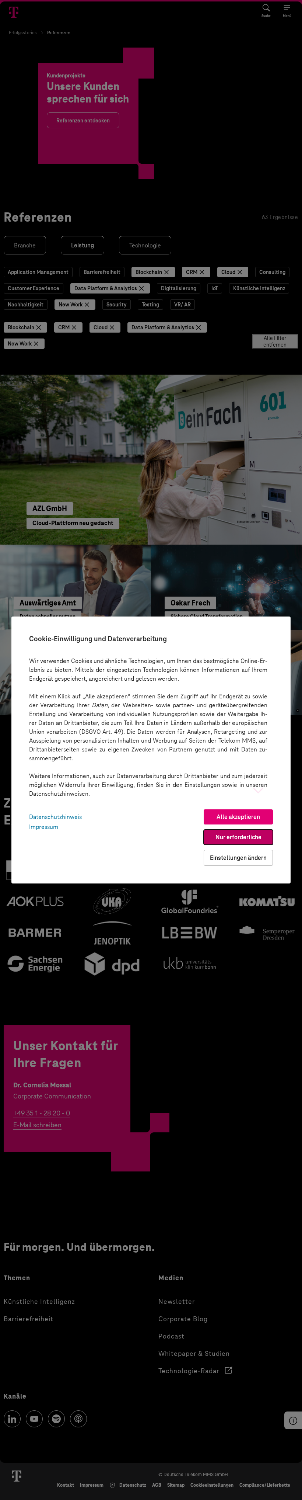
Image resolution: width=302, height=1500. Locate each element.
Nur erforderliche (238, 837)
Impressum (43, 827)
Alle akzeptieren (238, 817)
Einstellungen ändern (238, 858)
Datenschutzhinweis (55, 817)
